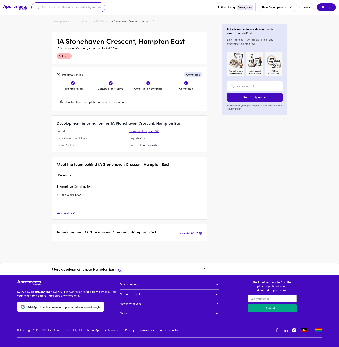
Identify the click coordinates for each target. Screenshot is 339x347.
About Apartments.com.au (103, 330)
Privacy (129, 330)
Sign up (326, 7)
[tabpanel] (129, 199)
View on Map (193, 232)
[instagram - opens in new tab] (294, 330)
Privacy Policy (234, 108)
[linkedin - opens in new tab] (285, 330)
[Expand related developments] (204, 268)
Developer (64, 175)
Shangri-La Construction (74, 186)
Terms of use (147, 330)
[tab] (65, 175)
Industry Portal (168, 330)
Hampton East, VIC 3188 (90, 21)
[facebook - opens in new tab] (277, 330)
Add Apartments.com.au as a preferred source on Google (64, 307)
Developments (60, 21)
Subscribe (272, 308)
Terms (277, 105)
